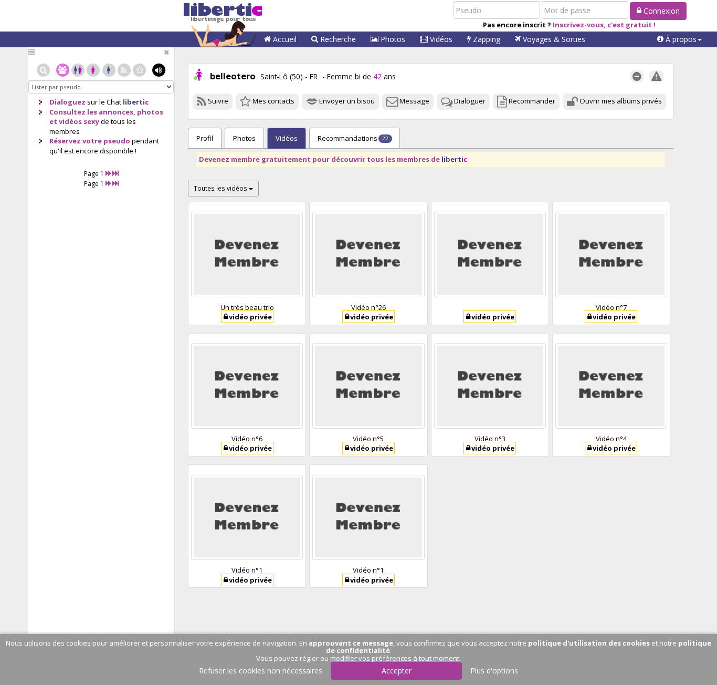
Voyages (553, 39)
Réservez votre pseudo (89, 141)
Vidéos (440, 39)
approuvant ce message (351, 643)
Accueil (284, 39)
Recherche (337, 39)
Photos (391, 39)
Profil (204, 138)
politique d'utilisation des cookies (589, 643)
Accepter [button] (397, 671)
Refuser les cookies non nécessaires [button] (260, 671)
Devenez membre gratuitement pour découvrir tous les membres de (333, 159)
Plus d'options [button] (494, 671)
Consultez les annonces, (92, 112)
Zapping (485, 39)
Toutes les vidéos (221, 188)
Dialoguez (67, 102)
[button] (679, 39)
